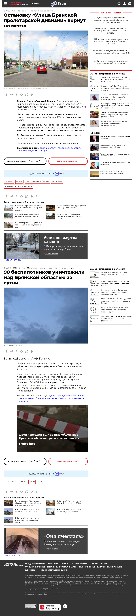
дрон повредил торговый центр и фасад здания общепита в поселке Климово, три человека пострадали (51, 398)
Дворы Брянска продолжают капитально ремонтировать (27, 215)
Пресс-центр (53, 564)
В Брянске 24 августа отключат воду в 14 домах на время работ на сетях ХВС (111, 52)
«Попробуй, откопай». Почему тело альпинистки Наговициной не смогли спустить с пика (116, 97)
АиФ (20, 345)
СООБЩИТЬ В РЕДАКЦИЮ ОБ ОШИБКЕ (53, 570)
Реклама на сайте (99, 564)
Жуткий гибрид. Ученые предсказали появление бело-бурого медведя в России (116, 301)
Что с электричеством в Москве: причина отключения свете (113, 172)
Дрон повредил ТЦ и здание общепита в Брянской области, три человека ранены (111, 20)
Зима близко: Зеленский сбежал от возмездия (115, 164)
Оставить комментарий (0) (68, 161)
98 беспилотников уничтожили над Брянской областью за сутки (111, 62)
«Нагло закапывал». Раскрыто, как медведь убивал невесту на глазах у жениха (116, 283)
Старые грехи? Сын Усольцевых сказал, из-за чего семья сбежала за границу (116, 88)
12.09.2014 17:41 (9, 11)
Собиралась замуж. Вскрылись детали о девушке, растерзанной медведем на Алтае (115, 292)
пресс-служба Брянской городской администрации (25, 88)
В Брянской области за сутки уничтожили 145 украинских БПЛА (27, 520)
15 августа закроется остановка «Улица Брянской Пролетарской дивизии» (28, 208)
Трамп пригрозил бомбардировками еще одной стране (115, 155)
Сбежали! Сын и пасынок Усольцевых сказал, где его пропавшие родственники (116, 318)
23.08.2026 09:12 (10, 268)
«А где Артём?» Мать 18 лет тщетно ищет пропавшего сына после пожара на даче (115, 310)
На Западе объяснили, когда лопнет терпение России (115, 137)
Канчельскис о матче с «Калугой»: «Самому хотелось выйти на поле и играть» (111, 30)
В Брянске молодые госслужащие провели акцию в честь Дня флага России (111, 41)
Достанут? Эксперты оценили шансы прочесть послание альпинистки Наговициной (116, 106)
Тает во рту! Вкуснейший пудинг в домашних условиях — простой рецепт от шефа (115, 114)
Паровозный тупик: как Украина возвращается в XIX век (113, 146)
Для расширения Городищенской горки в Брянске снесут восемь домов (29, 225)
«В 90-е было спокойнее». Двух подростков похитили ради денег (115, 273)
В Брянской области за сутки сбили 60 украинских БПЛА (69, 510)
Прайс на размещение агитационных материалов (100, 567)
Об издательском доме (35, 564)
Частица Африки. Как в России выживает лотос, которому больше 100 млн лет (115, 79)
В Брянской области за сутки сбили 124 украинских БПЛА (69, 502)
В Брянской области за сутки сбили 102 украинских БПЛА (27, 510)
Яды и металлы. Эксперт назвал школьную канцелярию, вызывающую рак (114, 123)
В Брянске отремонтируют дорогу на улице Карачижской (71, 207)
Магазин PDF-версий (80, 564)
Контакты (65, 564)
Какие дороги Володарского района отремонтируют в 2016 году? (69, 216)
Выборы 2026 (30, 570)
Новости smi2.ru (12, 260)
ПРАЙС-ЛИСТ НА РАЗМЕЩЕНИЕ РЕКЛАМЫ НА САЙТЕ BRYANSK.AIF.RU (50, 567)
